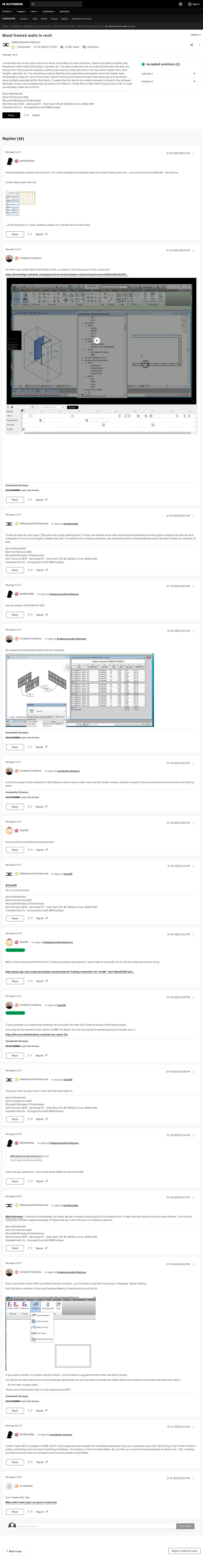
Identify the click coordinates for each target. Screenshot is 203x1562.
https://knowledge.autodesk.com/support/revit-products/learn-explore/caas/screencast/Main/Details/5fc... (66, 274)
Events (44, 18)
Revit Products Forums (64, 26)
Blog (35, 18)
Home (5, 26)
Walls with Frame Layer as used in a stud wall (31, 1502)
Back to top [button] (15, 1551)
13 (16, 1134)
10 (16, 933)
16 (16, 1425)
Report (36, 115)
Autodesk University (81, 18)
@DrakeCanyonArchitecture (26, 1156)
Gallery (64, 18)
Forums (23, 18)
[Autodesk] (12, 4)
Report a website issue (184, 1551)
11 (15, 996)
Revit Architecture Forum (90, 26)
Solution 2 (147, 81)
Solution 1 (147, 73)
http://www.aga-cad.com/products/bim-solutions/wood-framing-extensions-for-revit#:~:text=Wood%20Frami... (69, 972)
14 (16, 1196)
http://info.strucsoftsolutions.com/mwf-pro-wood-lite (36, 1034)
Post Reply (185, 1526)
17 (16, 1477)
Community (8, 18)
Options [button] (195, 34)
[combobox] (56, 4)
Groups (54, 18)
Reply (11, 115)
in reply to (64, 524)
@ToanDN (11, 885)
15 (16, 1263)
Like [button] (25, 115)
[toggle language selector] (181, 4)
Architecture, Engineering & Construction (30, 26)
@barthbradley (14, 1216)
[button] (199, 45)
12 (16, 1070)
